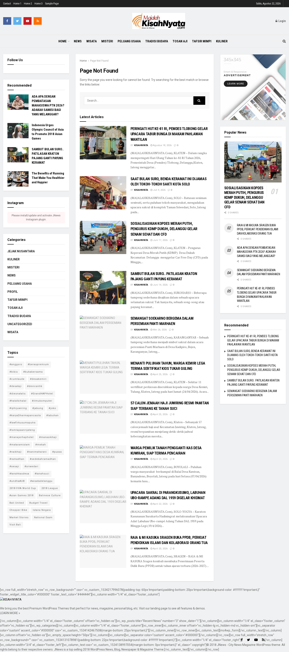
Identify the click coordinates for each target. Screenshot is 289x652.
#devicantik (34, 386)
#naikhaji (16, 451)
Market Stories (19, 517)
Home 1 (17, 3)
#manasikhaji (48, 437)
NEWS (11, 275)
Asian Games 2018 (21, 495)
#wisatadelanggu (41, 481)
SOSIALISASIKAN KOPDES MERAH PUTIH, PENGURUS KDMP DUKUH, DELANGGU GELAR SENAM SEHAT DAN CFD (164, 228)
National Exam (43, 517)
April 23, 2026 (160, 459)
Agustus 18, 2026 (162, 145)
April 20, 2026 (160, 548)
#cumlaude (17, 379)
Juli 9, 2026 (158, 190)
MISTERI (107, 41)
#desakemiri (38, 379)
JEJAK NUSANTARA (21, 251)
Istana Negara (42, 510)
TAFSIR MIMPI (201, 41)
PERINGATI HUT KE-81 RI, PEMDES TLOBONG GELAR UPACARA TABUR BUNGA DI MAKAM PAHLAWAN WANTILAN (169, 133)
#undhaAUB (17, 481)
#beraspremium (38, 364)
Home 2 (28, 3)
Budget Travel (38, 502)
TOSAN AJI (180, 41)
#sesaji (14, 466)
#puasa (57, 451)
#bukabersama (33, 371)
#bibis (14, 371)
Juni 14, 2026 (160, 284)
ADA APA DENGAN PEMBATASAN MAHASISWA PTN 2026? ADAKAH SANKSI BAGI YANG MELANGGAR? (48, 105)
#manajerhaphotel (22, 437)
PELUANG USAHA (129, 41)
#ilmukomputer (42, 400)
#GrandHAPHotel (42, 393)
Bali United (17, 502)
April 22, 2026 (160, 504)
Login (282, 21)
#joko (52, 408)
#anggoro (16, 364)
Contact (7, 3)
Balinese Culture (50, 495)
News (78, 41)
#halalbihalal (18, 400)
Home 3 (38, 3)
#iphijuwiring (18, 408)
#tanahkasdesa (19, 473)
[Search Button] (199, 100)
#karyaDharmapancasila (25, 415)
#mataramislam (20, 444)
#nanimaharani (37, 451)
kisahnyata (141, 145)
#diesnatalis (18, 393)
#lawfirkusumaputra (23, 422)
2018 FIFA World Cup (23, 488)
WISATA (91, 41)
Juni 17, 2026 (160, 240)
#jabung (37, 408)
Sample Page (52, 3)
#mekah (40, 444)
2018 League (49, 488)
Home (62, 41)
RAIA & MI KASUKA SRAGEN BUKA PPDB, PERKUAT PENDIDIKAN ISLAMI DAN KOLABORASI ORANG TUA (257, 229)
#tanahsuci (42, 473)
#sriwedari (31, 466)
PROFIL (12, 291)
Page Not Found (99, 60)
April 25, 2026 (160, 374)
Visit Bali (15, 524)
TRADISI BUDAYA (156, 41)
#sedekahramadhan (43, 459)
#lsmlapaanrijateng (22, 430)
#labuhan (52, 415)
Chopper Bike (18, 510)
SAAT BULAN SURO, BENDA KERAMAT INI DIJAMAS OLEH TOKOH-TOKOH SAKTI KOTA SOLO (252, 355)
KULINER (222, 41)
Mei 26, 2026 (159, 329)
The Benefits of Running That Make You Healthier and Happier (48, 177)
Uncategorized (19, 324)
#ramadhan (17, 459)
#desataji (16, 386)
